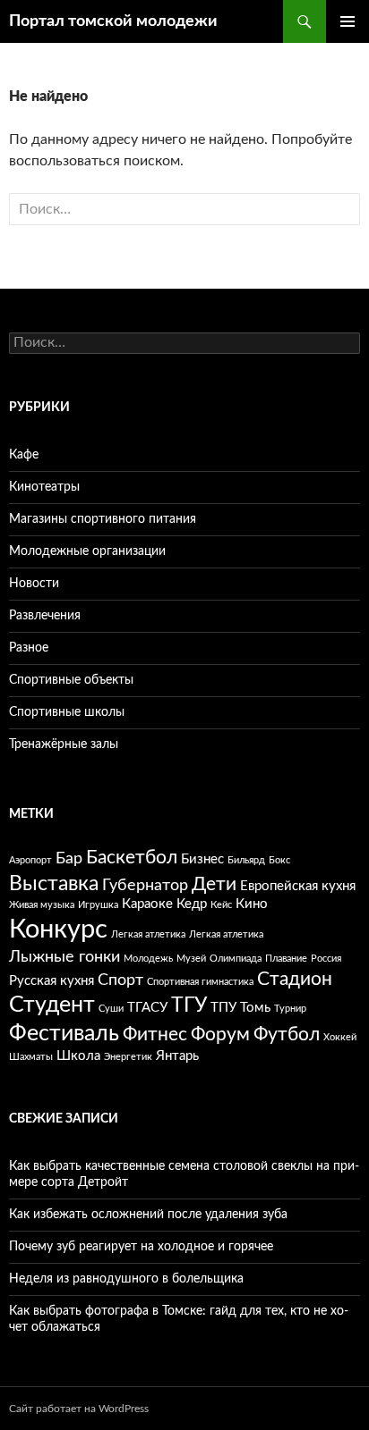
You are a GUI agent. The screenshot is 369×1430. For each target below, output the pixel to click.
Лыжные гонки (64, 957)
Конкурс (58, 929)
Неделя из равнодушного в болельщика (126, 1279)
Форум (220, 1034)
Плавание (286, 958)
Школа (78, 1056)
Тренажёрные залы (63, 744)
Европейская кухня (298, 886)
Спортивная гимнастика (200, 982)
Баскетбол (131, 857)
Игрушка (98, 905)
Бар (69, 859)
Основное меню (347, 21)
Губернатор (145, 886)
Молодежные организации (87, 551)
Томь (255, 1007)
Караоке (147, 904)
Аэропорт (30, 860)
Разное (28, 648)
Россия (326, 958)
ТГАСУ (147, 1007)
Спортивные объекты (71, 680)
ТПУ (223, 1007)
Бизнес (202, 859)
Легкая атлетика (148, 934)
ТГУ (189, 1005)
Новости (34, 583)
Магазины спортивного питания (102, 519)
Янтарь (177, 1056)
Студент (52, 1005)
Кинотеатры (44, 487)
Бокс (279, 860)
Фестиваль (64, 1033)
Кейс (221, 905)
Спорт (120, 980)
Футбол (286, 1034)
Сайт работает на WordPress (79, 1408)
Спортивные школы (66, 712)
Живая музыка (41, 905)
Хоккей (339, 1037)
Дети (214, 884)
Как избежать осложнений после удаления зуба (148, 1214)
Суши (111, 1009)
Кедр (191, 904)
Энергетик (128, 1057)
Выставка (54, 883)
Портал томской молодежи (113, 21)
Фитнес (155, 1034)
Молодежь (148, 958)
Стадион (294, 979)
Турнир (290, 1009)
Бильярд (246, 860)
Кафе (24, 455)
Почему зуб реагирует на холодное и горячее (141, 1247)
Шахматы (31, 1057)
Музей (191, 958)
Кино (252, 904)
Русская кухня (51, 981)
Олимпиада (236, 958)
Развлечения (45, 616)
